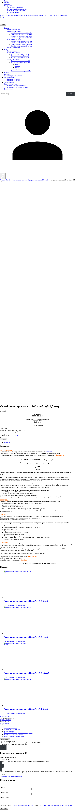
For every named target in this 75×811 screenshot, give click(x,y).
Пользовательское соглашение (16, 10)
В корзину (3, 439)
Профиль (19, 776)
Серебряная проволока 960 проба (38, 180)
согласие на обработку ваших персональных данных (56, 805)
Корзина (13, 776)
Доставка (6, 2)
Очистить (18, 435)
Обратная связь (5, 739)
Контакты (7, 4)
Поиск (70, 94)
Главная (2, 180)
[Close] (3, 747)
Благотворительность (10, 728)
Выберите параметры (18, 605)
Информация (8, 6)
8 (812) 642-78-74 (38, 15)
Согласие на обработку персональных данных (18, 733)
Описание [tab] (7, 442)
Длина (2, 435)
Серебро (8, 180)
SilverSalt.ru (59, 455)
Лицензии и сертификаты (15, 7)
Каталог (3, 24)
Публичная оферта (13, 12)
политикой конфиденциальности (24, 805)
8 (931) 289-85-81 (58, 15)
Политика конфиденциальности (17, 9)
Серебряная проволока (19, 180)
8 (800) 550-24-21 (14, 15)
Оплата (6, 1)
